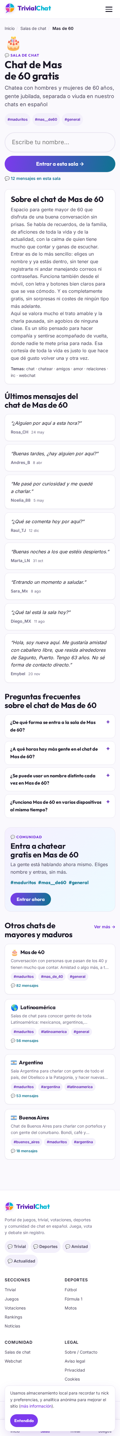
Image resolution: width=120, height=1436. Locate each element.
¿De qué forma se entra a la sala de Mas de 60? (53, 726)
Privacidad (75, 1370)
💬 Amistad (76, 1246)
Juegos (12, 1298)
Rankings (13, 1316)
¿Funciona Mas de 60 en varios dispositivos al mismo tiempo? (55, 805)
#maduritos (18, 119)
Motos (71, 1307)
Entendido (24, 1420)
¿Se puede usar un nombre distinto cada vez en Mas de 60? (53, 779)
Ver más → (104, 926)
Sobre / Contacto (81, 1352)
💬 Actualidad (21, 1260)
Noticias (12, 1325)
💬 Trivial (17, 1246)
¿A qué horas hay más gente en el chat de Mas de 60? (54, 752)
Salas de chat (33, 28)
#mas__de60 (46, 119)
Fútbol (71, 1289)
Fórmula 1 (73, 1298)
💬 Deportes (45, 1246)
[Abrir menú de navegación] (109, 9)
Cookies (72, 1379)
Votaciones (15, 1307)
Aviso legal (75, 1361)
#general (72, 119)
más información (36, 1406)
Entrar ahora (31, 899)
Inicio (10, 28)
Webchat (13, 1361)
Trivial (10, 1289)
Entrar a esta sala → (60, 163)
